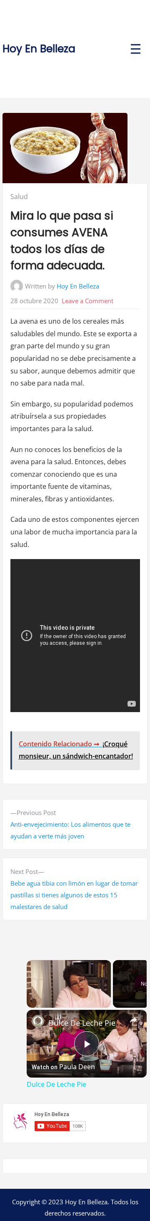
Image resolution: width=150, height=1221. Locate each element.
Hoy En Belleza (38, 48)
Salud (19, 196)
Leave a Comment (87, 300)
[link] (38, 1021)
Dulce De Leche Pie (81, 1023)
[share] (133, 1020)
